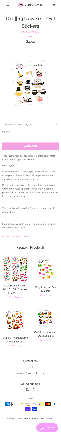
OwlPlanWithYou (30, 32)
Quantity (6, 132)
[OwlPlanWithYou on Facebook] (28, 390)
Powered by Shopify (45, 418)
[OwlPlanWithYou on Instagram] (33, 390)
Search (30, 398)
